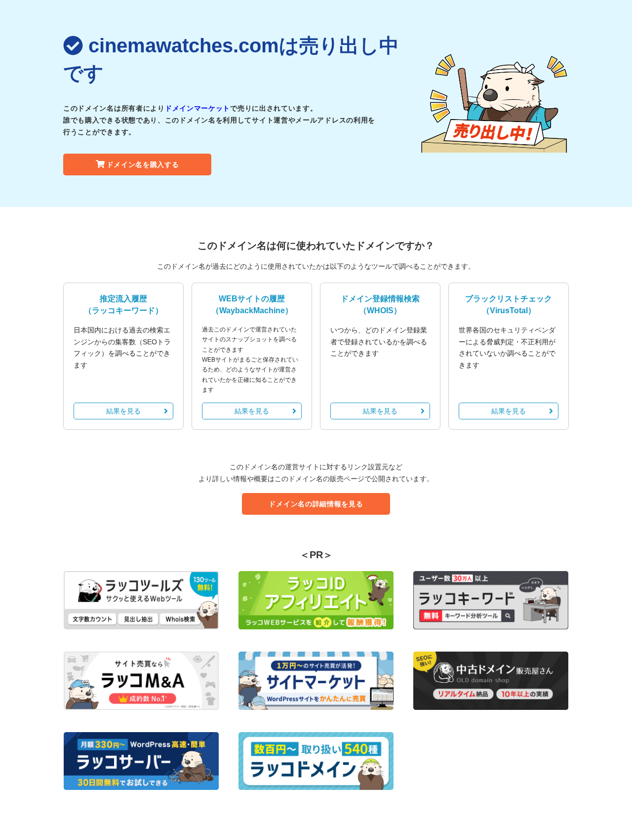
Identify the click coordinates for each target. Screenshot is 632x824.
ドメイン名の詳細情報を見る (316, 504)
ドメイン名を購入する (143, 164)
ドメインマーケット (197, 108)
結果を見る (123, 411)
